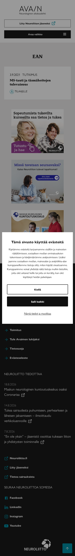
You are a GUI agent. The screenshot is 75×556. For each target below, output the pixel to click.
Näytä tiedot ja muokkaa (37, 313)
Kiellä (37, 289)
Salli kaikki (37, 301)
